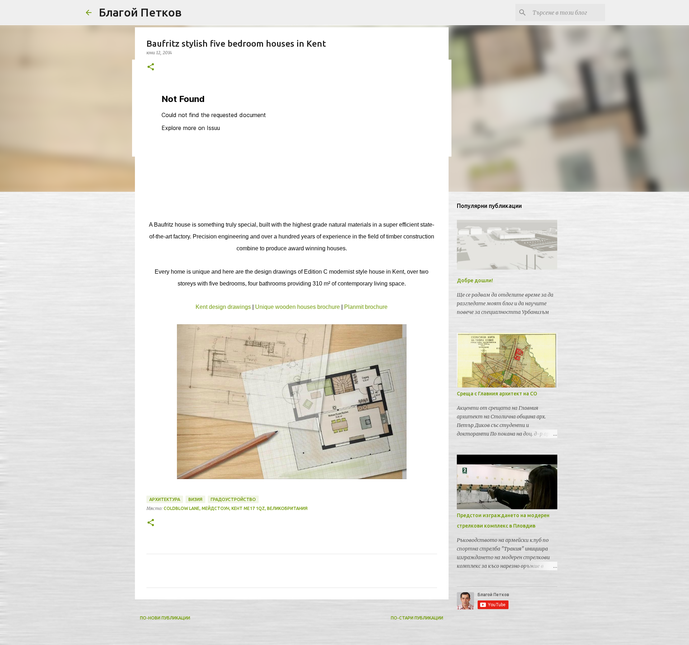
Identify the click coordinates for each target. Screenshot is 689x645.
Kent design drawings (223, 307)
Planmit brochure (366, 307)
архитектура (164, 499)
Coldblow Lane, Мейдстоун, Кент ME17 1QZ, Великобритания (236, 508)
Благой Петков (140, 12)
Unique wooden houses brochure (297, 307)
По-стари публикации (417, 618)
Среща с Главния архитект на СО (497, 393)
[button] (150, 67)
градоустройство (233, 499)
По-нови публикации (165, 618)
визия (195, 499)
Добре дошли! (475, 280)
